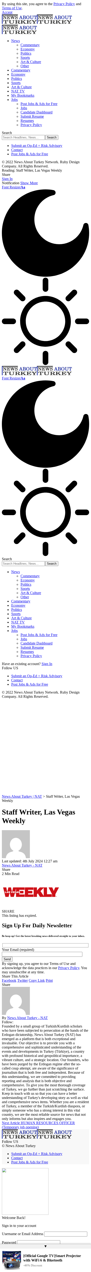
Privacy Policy (64, 4)
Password (9, 1242)
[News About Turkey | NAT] (37, 374)
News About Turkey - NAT (22, 865)
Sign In (47, 664)
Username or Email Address (22, 1234)
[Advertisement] (45, 746)
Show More (29, 183)
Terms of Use (12, 8)
